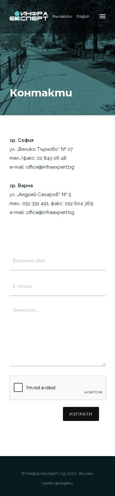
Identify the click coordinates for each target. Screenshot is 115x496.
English (83, 16)
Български (62, 16)
